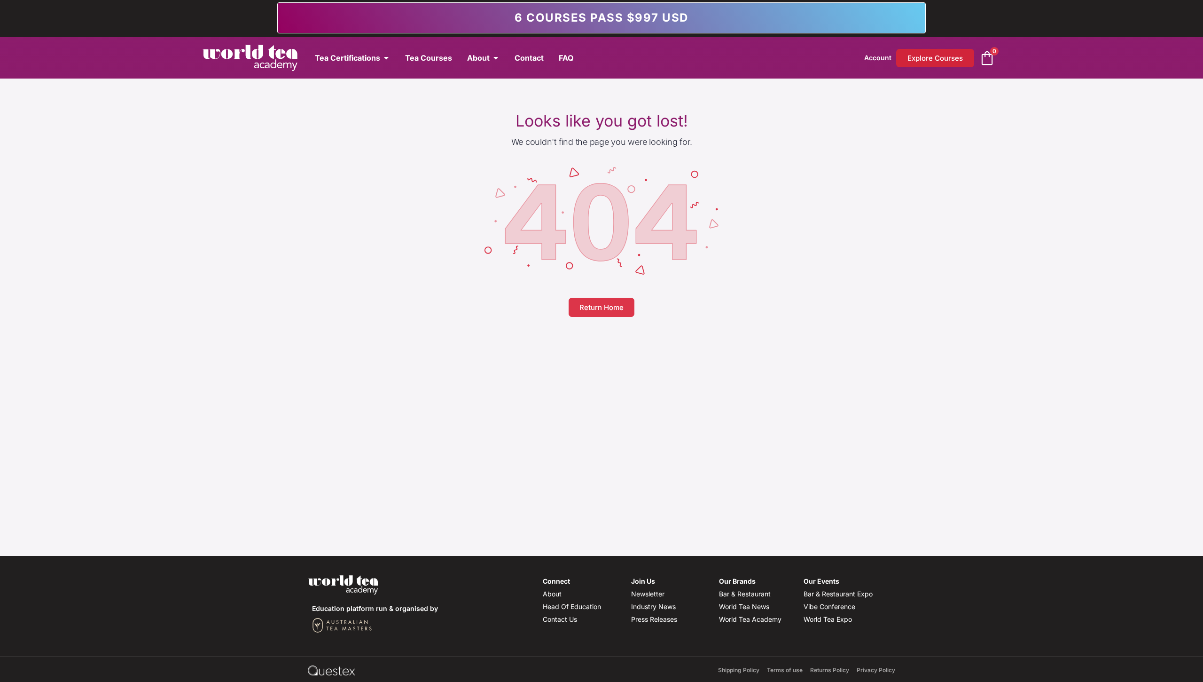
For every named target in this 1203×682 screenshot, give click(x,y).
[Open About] (496, 57)
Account (877, 58)
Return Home (601, 307)
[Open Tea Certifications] (386, 57)
